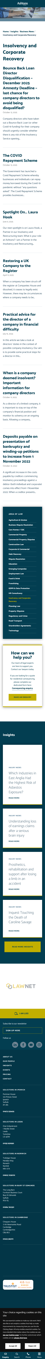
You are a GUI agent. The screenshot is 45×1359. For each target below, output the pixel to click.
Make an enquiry (22, 697)
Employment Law (16, 573)
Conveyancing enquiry (22, 688)
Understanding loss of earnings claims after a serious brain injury (22, 828)
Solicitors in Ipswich (14, 1089)
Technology (14, 630)
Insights (14, 31)
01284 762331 (8, 1207)
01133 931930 (8, 1143)
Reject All (32, 1346)
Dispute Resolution (17, 559)
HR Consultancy (15, 593)
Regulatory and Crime (18, 616)
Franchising (13, 583)
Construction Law (16, 544)
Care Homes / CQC (16, 529)
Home (6, 31)
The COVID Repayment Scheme (20, 158)
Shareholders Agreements (20, 625)
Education (13, 564)
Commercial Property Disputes (22, 539)
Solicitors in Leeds (13, 1121)
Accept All (13, 1346)
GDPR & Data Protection (19, 588)
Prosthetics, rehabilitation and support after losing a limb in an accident (22, 874)
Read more (14, 798)
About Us (7, 1056)
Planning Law (14, 606)
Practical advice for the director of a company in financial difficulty (20, 322)
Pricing (7, 1074)
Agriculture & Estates (18, 520)
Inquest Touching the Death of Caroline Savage (21, 917)
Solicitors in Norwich (14, 1153)
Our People (9, 1061)
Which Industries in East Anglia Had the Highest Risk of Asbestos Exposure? (22, 782)
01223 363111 (8, 1239)
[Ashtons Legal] (22, 3)
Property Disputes (16, 611)
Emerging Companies (18, 569)
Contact (7, 1078)
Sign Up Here (13, 1030)
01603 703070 (9, 1175)
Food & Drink (14, 578)
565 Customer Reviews (25, 1287)
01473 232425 (8, 1111)
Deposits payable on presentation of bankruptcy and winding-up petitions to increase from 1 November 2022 (21, 449)
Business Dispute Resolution (21, 525)
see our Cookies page (11, 1335)
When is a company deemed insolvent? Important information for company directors (19, 383)
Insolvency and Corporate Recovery (19, 600)
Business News (27, 31)
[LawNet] (22, 986)
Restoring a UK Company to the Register (17, 266)
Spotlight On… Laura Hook (20, 214)
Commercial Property (18, 534)
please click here (20, 1338)
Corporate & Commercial (19, 549)
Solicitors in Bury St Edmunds (19, 1185)
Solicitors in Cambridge (15, 1217)
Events (6, 1070)
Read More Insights (22, 946)
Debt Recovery (15, 554)
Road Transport (15, 620)
